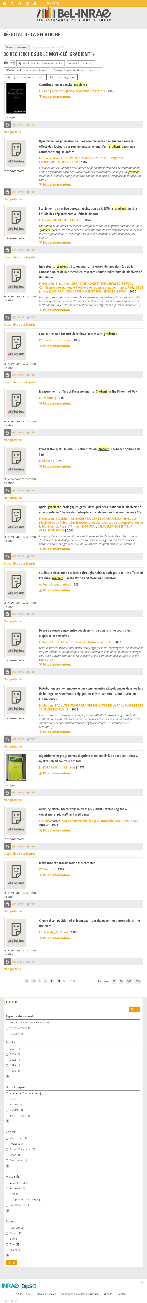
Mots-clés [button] (13, 1176)
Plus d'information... (58, 97)
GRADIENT (16, 1182)
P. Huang (45, 340)
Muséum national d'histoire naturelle (86, 642)
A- (6, 1301)
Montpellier (16, 1160)
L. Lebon (45, 220)
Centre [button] (11, 1132)
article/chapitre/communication (28, 1022)
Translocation (18, 1205)
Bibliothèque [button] (15, 1087)
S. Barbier (62, 284)
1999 (13, 1065)
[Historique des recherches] (27, 3)
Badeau (14, 1233)
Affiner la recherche (81, 63)
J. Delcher (62, 519)
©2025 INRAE (23, 1293)
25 (114, 981)
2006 (13, 1054)
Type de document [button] (19, 1016)
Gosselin (15, 1227)
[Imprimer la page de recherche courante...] (6, 62)
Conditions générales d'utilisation (80, 1293)
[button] (7, 125)
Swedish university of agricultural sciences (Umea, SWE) (100, 821)
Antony (14, 1104)
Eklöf (13, 1238)
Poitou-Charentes (20, 1149)
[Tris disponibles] (12, 63)
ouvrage (15, 1033)
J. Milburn (45, 461)
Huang (14, 1249)
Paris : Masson (65, 767)
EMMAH (15, 1110)
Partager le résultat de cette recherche (76, 70)
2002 (13, 1059)
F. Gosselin (46, 284)
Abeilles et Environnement (25, 1093)
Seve (13, 1194)
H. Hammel (46, 398)
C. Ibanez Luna (49, 642)
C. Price (44, 91)
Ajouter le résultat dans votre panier (40, 63)
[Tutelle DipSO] (29, 1286)
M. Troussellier (49, 158)
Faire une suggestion (62, 77)
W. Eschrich (47, 869)
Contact (121, 1293)
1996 (13, 1070)
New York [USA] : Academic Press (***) (78, 91)
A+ (17, 1301)
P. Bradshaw (61, 340)
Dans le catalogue (16, 47)
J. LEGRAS (45, 767)
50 (121, 981)
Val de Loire (17, 1138)
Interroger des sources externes (25, 77)
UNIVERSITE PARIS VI (67, 220)
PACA (13, 1154)
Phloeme (15, 1188)
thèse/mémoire (19, 1028)
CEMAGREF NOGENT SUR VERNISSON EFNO (101, 284)
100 (129, 981)
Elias (13, 1244)
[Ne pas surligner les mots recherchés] (93, 54)
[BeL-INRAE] (73, 14)
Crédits (108, 1293)
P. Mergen (46, 705)
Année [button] (10, 1042)
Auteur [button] (11, 1221)
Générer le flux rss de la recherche (27, 70)
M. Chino (62, 932)
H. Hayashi (46, 932)
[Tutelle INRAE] (10, 1285)
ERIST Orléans (18, 1115)
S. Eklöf (44, 821)
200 (138, 981)
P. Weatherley (59, 584)
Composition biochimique (24, 1199)
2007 (13, 1048)
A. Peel (43, 584)
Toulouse (15, 1143)
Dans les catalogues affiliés (49, 47)
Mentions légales (46, 1293)
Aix (12, 1099)
